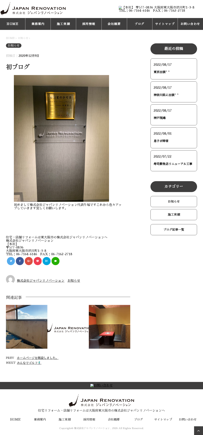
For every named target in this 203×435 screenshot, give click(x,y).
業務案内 (38, 23)
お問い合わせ (190, 23)
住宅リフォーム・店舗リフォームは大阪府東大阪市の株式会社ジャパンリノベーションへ (101, 410)
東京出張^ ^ (162, 71)
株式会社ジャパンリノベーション (40, 280)
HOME (12, 23)
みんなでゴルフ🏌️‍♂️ (29, 362)
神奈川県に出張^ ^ (166, 94)
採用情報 (88, 23)
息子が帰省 (161, 140)
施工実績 (63, 23)
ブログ (140, 23)
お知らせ (73, 280)
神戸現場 (160, 117)
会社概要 (114, 23)
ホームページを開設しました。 (37, 357)
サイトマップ (165, 23)
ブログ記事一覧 (173, 229)
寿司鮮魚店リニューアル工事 (173, 163)
